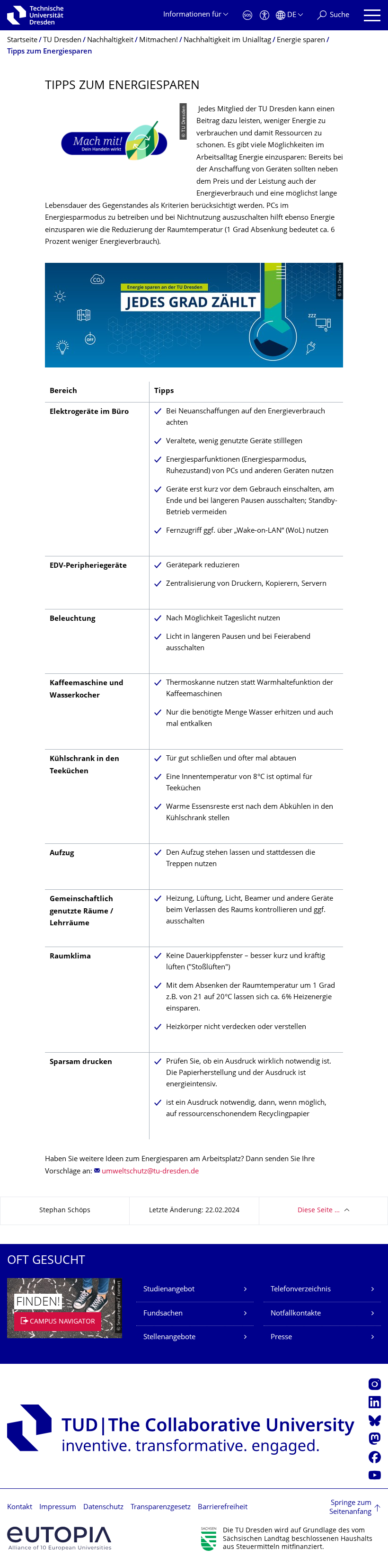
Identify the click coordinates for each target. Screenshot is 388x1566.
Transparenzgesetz (161, 1507)
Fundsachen (163, 1313)
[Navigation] (372, 15)
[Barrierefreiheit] (264, 15)
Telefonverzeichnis (301, 1289)
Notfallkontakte (296, 1313)
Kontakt (19, 1507)
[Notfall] (247, 15)
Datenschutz (103, 1507)
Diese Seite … (319, 1211)
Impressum (57, 1507)
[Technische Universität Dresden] (35, 15)
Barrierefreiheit (222, 1507)
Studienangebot (168, 1289)
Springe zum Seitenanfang (350, 1508)
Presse (281, 1337)
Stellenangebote (169, 1337)
